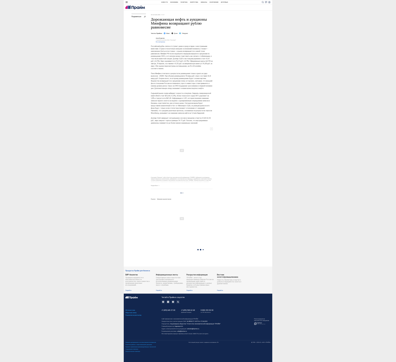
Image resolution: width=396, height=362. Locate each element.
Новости (164, 2)
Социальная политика (131, 349)
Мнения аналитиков (164, 199)
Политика (184, 2)
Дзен (176, 33)
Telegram (185, 33)
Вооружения (214, 2)
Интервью (224, 2)
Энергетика (194, 2)
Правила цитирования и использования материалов (140, 342)
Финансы (204, 2)
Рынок (153, 199)
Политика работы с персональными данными (138, 344)
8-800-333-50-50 (207, 311)
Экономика (174, 2)
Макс (168, 33)
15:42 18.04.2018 (155, 14)
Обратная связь (131, 312)
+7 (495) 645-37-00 (168, 310)
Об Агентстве (130, 310)
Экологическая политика (132, 351)
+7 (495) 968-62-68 (188, 311)
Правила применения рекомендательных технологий (140, 347)
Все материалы (160, 42)
